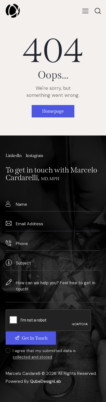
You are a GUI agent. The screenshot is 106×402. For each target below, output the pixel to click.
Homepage (53, 111)
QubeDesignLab (45, 381)
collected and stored (32, 357)
